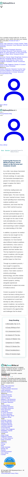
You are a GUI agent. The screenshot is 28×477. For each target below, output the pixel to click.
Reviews (6, 73)
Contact (3, 454)
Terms (3, 473)
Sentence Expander (6, 426)
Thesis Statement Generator (9, 389)
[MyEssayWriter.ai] (7, 3)
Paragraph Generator (15, 49)
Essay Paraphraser (16, 57)
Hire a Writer (5, 453)
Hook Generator (17, 45)
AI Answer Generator (17, 72)
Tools (1, 4)
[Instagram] (4, 377)
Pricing (2, 73)
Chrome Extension (6, 451)
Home (2, 150)
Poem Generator (18, 51)
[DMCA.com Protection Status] (5, 375)
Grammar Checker (5, 57)
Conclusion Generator (6, 51)
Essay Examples (5, 447)
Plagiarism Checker (13, 64)
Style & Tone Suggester (8, 429)
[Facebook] (7, 377)
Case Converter (5, 398)
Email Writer (4, 411)
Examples (7, 150)
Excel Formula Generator (8, 401)
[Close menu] (16, 110)
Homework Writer (19, 54)
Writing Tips (4, 448)
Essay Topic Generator (6, 43)
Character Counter (16, 69)
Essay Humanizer (11, 66)
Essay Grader (4, 64)
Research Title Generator (13, 70)
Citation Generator (5, 69)
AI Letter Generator (9, 52)
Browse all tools (14, 40)
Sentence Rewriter (6, 423)
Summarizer (21, 61)
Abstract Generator (7, 392)
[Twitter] (2, 377)
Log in (1, 75)
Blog (10, 73)
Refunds (7, 473)
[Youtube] (5, 377)
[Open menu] (1, 106)
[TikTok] (12, 377)
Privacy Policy (14, 473)
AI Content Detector (7, 438)
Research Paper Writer (6, 54)
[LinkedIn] (10, 377)
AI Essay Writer (4, 49)
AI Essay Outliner (18, 43)
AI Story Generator (21, 52)
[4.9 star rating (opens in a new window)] (9, 461)
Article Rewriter (10, 60)
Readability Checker (12, 61)
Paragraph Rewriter (11, 58)
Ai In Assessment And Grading (15, 331)
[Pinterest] (9, 377)
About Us (4, 442)
